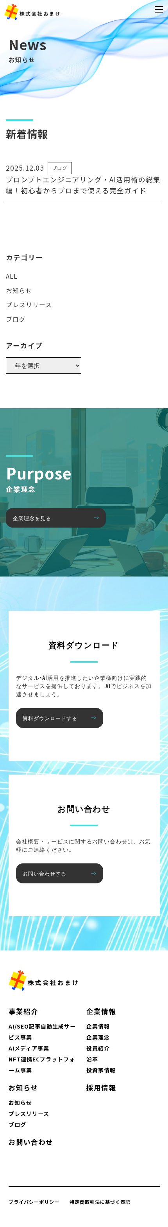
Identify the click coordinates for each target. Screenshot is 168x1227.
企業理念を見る (32, 518)
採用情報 (101, 1087)
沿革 (92, 1059)
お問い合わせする (44, 873)
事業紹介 (23, 1011)
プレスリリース (29, 304)
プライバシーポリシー (34, 1201)
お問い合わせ (31, 1142)
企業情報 (101, 1011)
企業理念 (98, 1037)
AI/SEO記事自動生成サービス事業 (42, 1031)
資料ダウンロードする (50, 718)
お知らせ (19, 290)
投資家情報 (101, 1070)
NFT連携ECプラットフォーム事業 (42, 1064)
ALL (12, 276)
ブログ (59, 167)
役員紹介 (98, 1048)
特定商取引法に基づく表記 (100, 1201)
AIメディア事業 (29, 1048)
